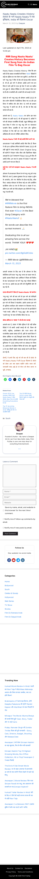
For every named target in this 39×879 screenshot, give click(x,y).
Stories (8, 609)
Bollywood (9, 586)
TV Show (8, 605)
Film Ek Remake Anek (14, 613)
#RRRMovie (11, 203)
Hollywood (9, 597)
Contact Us (19, 868)
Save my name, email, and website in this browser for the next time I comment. (20, 510)
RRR (28, 74)
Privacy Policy (11, 872)
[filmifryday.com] (9, 4)
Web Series (9, 601)
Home (7, 582)
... (19, 448)
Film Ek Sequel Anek (13, 617)
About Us (10, 868)
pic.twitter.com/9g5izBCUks (19, 253)
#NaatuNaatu (11, 218)
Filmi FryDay (26, 876)
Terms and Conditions (25, 872)
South (8, 418)
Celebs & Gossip (11, 593)
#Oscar (18, 210)
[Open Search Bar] (28, 4)
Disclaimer (28, 868)
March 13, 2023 (13, 263)
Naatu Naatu (18, 116)
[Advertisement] (19, 648)
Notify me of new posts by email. (18, 528)
